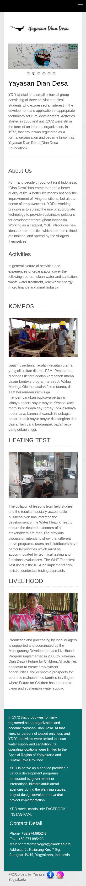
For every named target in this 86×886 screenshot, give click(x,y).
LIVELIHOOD (26, 581)
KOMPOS (21, 306)
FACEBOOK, (56, 809)
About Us (20, 170)
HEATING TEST (29, 440)
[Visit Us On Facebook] (50, 875)
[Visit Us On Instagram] (60, 875)
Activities (19, 254)
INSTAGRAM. (21, 814)
